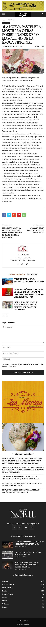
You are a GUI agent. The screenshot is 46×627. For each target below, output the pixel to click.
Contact (26, 620)
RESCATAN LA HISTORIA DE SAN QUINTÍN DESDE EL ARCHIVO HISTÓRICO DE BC (22, 484)
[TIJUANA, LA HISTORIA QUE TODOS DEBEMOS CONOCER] (7, 555)
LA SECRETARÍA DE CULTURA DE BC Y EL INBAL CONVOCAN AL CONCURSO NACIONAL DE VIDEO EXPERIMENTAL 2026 (29, 293)
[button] (43, 14)
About (20, 620)
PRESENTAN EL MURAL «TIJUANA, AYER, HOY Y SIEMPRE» (29, 280)
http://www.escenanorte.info (23, 257)
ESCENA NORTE (9, 46)
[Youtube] (32, 527)
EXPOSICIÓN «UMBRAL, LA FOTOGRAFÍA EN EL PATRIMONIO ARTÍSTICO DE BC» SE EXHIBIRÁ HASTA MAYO (12, 232)
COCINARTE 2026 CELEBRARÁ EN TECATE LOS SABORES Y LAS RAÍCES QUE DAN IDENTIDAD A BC (21, 478)
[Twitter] (27, 264)
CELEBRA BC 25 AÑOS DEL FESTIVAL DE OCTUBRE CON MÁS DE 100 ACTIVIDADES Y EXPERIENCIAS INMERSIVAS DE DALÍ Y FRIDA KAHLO (23, 470)
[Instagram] (23, 264)
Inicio (3, 20)
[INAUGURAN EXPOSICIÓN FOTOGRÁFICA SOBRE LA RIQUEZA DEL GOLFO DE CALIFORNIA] (7, 304)
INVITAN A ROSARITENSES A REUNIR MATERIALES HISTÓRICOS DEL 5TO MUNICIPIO (20, 491)
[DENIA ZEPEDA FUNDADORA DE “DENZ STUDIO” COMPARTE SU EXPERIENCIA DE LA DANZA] (7, 565)
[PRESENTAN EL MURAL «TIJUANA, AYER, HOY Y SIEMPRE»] (7, 281)
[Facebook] (18, 264)
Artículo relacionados (16, 274)
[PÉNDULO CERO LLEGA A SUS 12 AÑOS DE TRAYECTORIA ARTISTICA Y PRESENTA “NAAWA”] (7, 544)
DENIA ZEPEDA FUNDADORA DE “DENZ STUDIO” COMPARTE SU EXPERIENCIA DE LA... (27, 565)
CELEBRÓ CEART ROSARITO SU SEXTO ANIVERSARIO (35, 230)
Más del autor (32, 274)
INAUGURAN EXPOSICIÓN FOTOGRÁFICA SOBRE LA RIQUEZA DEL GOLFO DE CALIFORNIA (25, 306)
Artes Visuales (11, 20)
